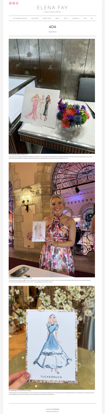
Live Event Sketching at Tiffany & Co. (18, 154)
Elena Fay (52, 7)
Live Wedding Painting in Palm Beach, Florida (20, 278)
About (57, 18)
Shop (65, 18)
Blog (85, 18)
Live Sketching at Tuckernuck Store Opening (20, 390)
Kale (47, 411)
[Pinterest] (13, 3)
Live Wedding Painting (20, 18)
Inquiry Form (47, 18)
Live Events (35, 18)
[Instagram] (10, 3)
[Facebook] (17, 3)
